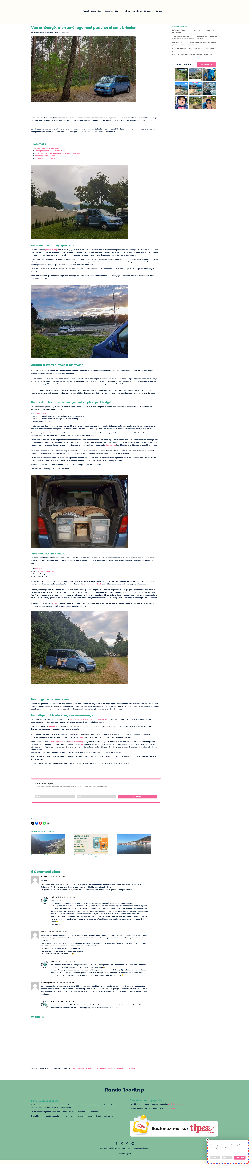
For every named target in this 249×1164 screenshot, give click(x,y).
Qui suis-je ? (137, 11)
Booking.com (170, 1108)
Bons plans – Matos (112, 11)
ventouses (55, 603)
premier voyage (51, 250)
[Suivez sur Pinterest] (127, 1143)
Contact (159, 11)
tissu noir (38, 569)
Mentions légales (124, 1154)
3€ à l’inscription (175, 1104)
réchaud (52, 726)
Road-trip (126, 11)
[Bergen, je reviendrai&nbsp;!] (137, 844)
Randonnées (96, 11)
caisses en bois (40, 413)
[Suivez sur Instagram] (132, 1143)
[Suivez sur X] (121, 1143)
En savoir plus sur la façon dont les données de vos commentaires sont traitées (103, 1068)
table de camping (76, 741)
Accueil (86, 11)
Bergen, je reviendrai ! (124, 855)
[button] (181, 74)
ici (126, 384)
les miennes (111, 445)
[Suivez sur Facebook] (116, 1143)
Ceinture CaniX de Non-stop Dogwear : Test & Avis (192, 54)
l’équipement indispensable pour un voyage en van (90, 719)
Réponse (153, 878)
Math (53, 897)
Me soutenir (149, 11)
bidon (82, 737)
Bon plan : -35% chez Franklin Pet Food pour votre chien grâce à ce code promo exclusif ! (92, 856)
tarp (81, 744)
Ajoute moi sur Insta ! (206, 64)
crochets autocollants (45, 571)
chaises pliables (57, 741)
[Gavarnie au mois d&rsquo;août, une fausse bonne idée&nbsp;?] (51, 844)
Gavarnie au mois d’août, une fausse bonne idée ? (48, 855)
